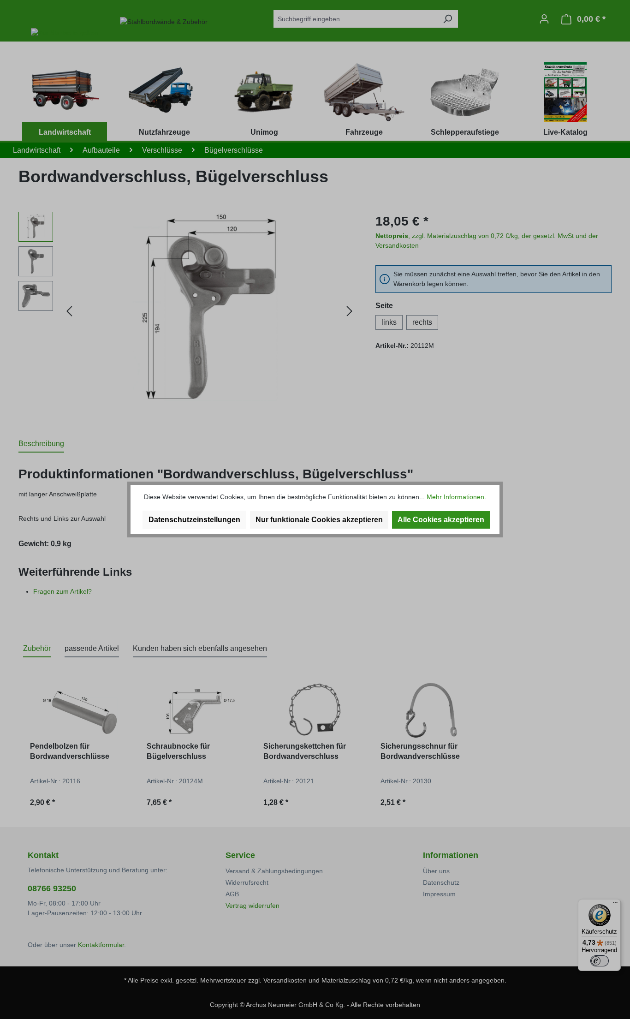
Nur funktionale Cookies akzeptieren (319, 520)
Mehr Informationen (455, 497)
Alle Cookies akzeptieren (441, 520)
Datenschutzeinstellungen (194, 520)
